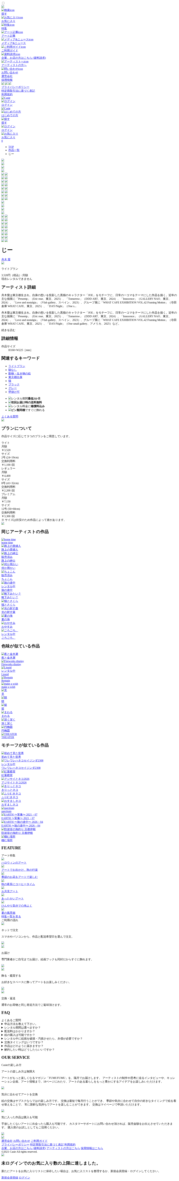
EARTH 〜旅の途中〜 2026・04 (20, 825)
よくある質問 (9, 416)
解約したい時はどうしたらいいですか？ (29, 1049)
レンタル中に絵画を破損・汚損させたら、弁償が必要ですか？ (43, 1038)
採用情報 (7, 79)
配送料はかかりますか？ (19, 1031)
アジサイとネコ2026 (14, 782)
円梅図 (5, 730)
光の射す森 (8, 612)
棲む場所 (7, 840)
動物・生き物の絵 (19, 373)
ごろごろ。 (8, 637)
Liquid (5, 674)
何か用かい (8, 567)
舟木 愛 (5, 259)
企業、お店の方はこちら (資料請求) (23, 1148)
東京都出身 (15, 377)
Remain (5, 680)
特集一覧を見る (11, 916)
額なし (12, 369)
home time (7, 542)
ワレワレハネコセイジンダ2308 (21, 767)
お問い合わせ (21, 1140)
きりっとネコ (9, 789)
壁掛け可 (14, 391)
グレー (12, 388)
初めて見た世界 (11, 756)
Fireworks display (11, 664)
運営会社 (7, 76)
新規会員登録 (9, 1177)
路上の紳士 (8, 560)
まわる (5, 715)
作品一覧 (14, 150)
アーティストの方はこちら (63, 1148)
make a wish (8, 686)
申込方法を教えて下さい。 (21, 1023)
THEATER (7, 737)
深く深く (7, 723)
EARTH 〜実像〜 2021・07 (18, 818)
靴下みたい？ (9, 597)
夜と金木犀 (8, 657)
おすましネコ (9, 804)
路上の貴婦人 (9, 549)
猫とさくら (8, 604)
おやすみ (7, 626)
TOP (11, 146)
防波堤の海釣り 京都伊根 (17, 832)
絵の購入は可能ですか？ (19, 1034)
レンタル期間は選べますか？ (22, 1027)
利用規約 (7, 94)
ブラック (14, 384)
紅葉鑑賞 (7, 775)
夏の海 (5, 619)
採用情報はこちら (92, 1148)
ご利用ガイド (39, 1140)
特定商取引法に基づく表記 (18, 90)
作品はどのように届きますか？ (24, 1045)
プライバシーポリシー (15, 87)
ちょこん (7, 578)
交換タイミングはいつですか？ (24, 1042)
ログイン (24, 1177)
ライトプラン (16, 366)
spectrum (6, 811)
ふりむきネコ (9, 797)
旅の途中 (7, 589)
